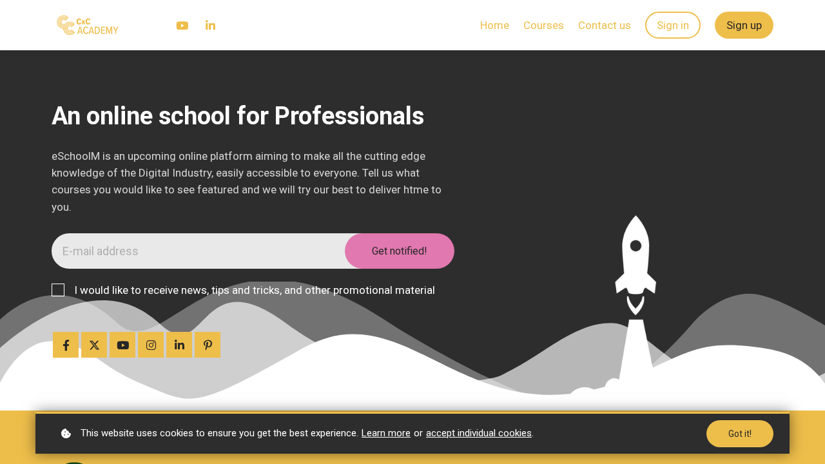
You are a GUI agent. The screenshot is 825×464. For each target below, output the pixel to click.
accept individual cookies (479, 433)
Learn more (386, 433)
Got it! (740, 434)
